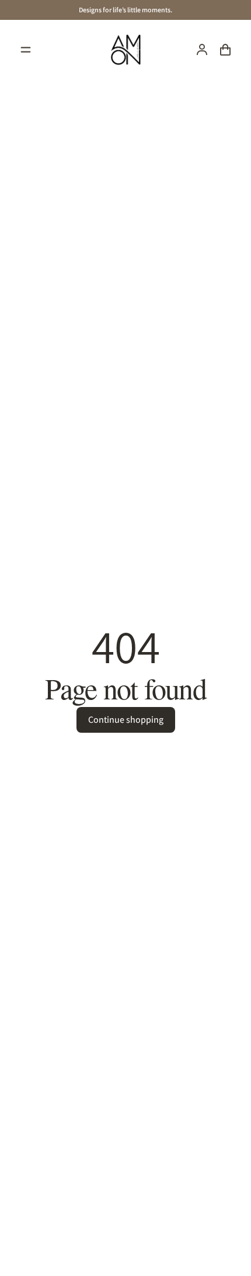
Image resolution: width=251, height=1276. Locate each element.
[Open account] (202, 49)
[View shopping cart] (225, 49)
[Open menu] (25, 49)
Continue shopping (125, 719)
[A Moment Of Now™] (125, 49)
